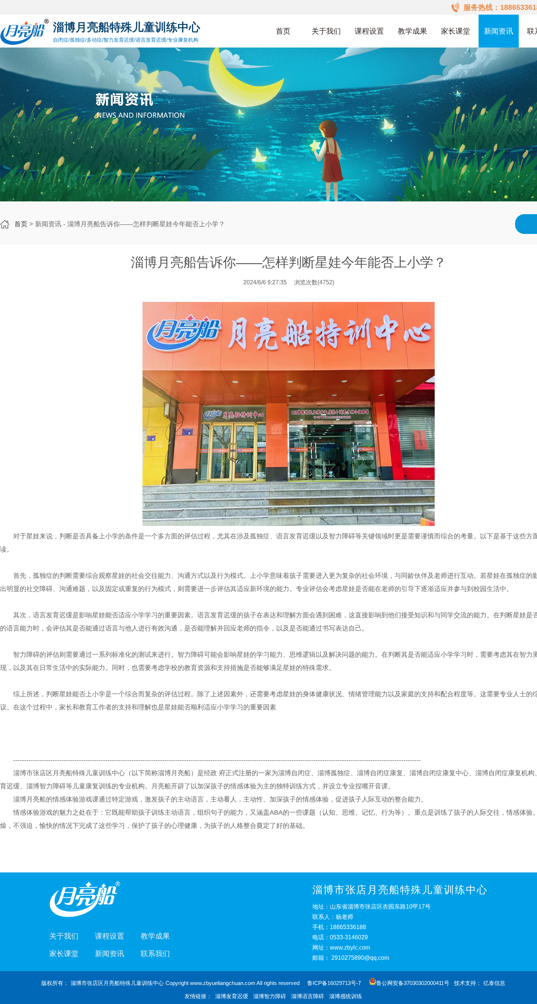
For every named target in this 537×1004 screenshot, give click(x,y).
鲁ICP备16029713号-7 (334, 983)
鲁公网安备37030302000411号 (412, 983)
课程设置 (369, 31)
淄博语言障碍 (307, 996)
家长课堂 (455, 31)
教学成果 (412, 31)
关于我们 (326, 31)
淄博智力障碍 (269, 996)
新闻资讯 (498, 31)
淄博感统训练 (345, 996)
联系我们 (155, 954)
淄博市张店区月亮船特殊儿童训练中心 (117, 983)
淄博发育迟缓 (231, 996)
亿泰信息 (494, 983)
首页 (283, 31)
